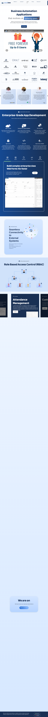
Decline (37, 715)
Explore (35, 172)
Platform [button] (15, 1)
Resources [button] (38, 1)
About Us (28, 2)
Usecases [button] (21, 1)
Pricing (33, 1)
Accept (37, 713)
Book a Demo (24, 26)
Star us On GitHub (24, 607)
